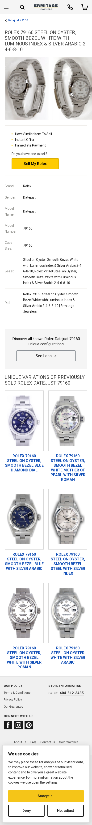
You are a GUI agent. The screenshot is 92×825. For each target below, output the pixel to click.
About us (20, 742)
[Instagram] (18, 725)
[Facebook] (8, 725)
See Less (44, 356)
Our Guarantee (13, 706)
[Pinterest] (29, 725)
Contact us (47, 742)
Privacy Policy (13, 699)
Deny (26, 810)
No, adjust (65, 810)
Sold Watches (68, 742)
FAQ (33, 742)
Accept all (46, 796)
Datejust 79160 (18, 20)
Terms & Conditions (17, 692)
